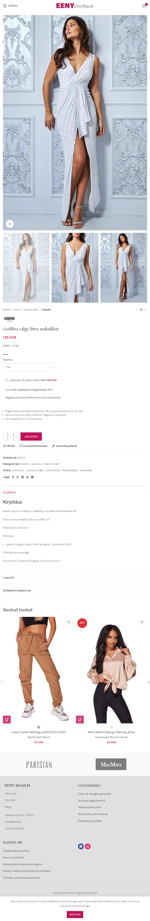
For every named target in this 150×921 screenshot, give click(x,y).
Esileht (7, 309)
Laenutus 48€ (34, 470)
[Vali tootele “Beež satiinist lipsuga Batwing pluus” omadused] (80, 719)
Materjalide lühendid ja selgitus (22, 864)
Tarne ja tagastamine (91, 800)
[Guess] (111, 764)
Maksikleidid (70, 470)
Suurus (7, 359)
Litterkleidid (52, 470)
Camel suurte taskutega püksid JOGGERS (38, 732)
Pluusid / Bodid (119, 737)
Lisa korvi (31, 436)
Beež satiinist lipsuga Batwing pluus (111, 732)
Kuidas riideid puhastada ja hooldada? (27, 871)
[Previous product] (137, 310)
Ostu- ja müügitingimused (94, 793)
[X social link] (17, 477)
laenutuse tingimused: (33, 389)
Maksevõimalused (89, 807)
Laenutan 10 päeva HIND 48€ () (33, 380)
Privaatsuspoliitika (90, 821)
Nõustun (75, 914)
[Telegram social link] (32, 477)
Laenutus (36, 464)
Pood (18, 309)
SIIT (50, 389)
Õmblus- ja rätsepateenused (21, 877)
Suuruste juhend (13, 857)
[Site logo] (75, 5)
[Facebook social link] (13, 477)
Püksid (46, 737)
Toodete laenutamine (16, 850)
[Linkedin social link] (27, 477)
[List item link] (37, 793)
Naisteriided (31, 309)
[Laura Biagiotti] (39, 764)
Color (6, 345)
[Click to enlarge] (10, 224)
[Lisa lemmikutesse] (68, 622)
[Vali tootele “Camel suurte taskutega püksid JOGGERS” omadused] (7, 719)
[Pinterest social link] (22, 477)
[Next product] (145, 310)
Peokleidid (85, 470)
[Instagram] (88, 846)
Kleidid (46, 309)
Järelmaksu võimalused (93, 814)
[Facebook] (81, 846)
